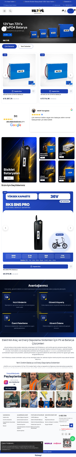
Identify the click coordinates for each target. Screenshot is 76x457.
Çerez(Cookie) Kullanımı (22, 419)
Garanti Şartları (20, 430)
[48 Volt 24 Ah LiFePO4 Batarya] (56, 70)
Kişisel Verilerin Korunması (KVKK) (9, 422)
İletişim (4, 426)
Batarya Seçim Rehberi (10, 5)
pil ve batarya (53, 351)
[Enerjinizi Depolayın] (38, 29)
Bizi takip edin (10, 388)
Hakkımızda (57, 5)
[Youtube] (69, 434)
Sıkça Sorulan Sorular (50, 419)
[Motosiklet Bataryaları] (47, 148)
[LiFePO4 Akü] (66, 148)
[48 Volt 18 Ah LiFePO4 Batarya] (19, 70)
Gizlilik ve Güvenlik (7, 419)
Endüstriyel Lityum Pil (36, 424)
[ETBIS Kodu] (67, 443)
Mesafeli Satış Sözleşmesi (23, 422)
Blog (46, 417)
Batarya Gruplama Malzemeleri (35, 427)
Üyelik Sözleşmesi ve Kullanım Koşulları (24, 427)
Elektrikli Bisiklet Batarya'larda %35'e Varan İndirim (33, 1)
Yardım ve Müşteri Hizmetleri (51, 422)
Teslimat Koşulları (21, 424)
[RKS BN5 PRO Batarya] (38, 226)
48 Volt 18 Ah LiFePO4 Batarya (13, 94)
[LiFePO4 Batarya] (66, 171)
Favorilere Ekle (33, 91)
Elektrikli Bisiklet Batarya (36, 419)
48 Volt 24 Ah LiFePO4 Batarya (51, 94)
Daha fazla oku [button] (36, 129)
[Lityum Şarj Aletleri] (47, 171)
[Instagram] (66, 434)
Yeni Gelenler (26, 46)
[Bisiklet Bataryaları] (19, 159)
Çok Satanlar (9, 46)
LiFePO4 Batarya (34, 417)
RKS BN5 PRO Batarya (10, 270)
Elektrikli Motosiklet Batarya (37, 422)
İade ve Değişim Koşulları (22, 417)
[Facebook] (62, 434)
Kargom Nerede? (49, 424)
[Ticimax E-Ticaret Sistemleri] (38, 456)
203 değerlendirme (13, 122)
